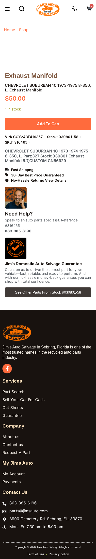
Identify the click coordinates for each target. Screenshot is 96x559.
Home (9, 29)
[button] (7, 9)
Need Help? (19, 214)
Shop (24, 29)
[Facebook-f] (7, 368)
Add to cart (48, 124)
